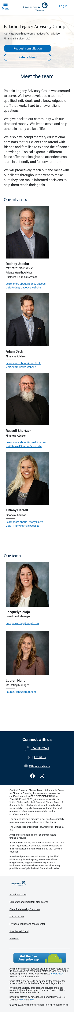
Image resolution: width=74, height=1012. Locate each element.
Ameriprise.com (17, 894)
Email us (40, 757)
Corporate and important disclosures (28, 901)
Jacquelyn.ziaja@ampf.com (22, 623)
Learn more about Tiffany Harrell (25, 521)
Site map (14, 938)
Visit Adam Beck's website (21, 366)
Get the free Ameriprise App (39, 958)
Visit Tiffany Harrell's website (22, 525)
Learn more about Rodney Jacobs (26, 283)
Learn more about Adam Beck (23, 363)
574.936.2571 (40, 748)
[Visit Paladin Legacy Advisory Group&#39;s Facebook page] (33, 776)
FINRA (21, 999)
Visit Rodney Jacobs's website (23, 287)
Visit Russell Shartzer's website (24, 446)
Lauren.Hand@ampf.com (21, 691)
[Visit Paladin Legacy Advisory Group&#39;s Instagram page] (42, 776)
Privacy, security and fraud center (27, 923)
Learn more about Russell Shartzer (26, 442)
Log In (63, 6)
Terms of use (16, 916)
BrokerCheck (56, 973)
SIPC (32, 999)
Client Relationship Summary (24, 909)
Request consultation (27, 48)
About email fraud (18, 931)
